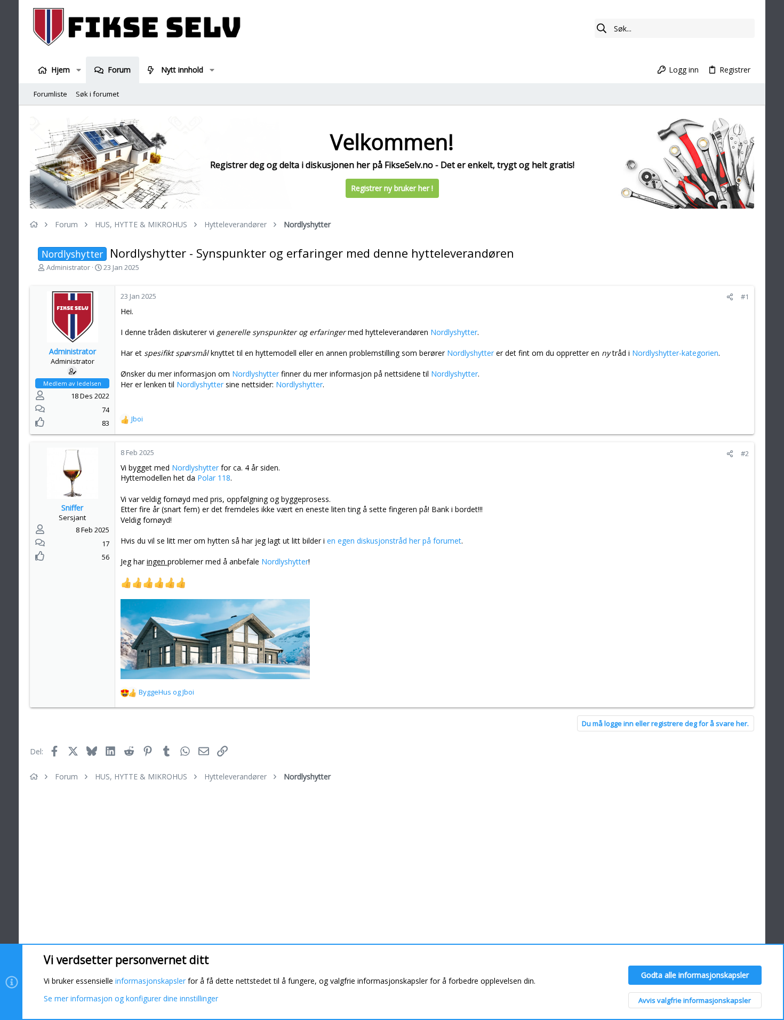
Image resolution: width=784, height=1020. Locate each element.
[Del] (730, 297)
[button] (78, 70)
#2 (745, 453)
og (166, 692)
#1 (745, 296)
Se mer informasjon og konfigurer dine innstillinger (131, 998)
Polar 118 (213, 478)
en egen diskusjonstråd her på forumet (394, 541)
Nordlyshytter (453, 332)
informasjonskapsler (150, 981)
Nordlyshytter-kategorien (675, 353)
